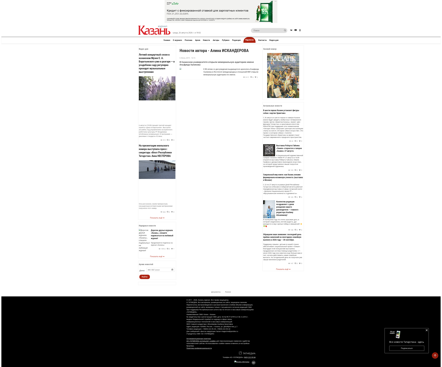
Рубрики (225, 40)
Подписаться (407, 348)
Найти (145, 277)
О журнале (177, 40)
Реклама (188, 40)
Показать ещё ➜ (157, 217)
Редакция (236, 40)
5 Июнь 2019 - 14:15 (187, 58)
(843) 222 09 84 (250, 357)
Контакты (262, 40)
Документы (216, 292)
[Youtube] (295, 30)
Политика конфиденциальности (199, 348)
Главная (167, 40)
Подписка (249, 40)
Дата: (142, 270)
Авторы (216, 40)
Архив (197, 40)
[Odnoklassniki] (300, 30)
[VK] (291, 30)
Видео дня (273, 40)
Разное (228, 292)
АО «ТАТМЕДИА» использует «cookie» (201, 341)
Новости (206, 40)
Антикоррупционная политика (198, 338)
